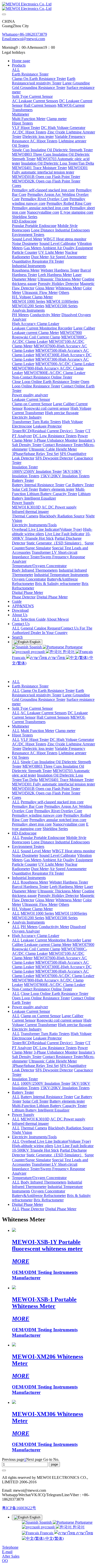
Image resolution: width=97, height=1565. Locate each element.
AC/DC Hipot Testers (29, 744)
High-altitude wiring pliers (32, 1146)
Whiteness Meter (68, 900)
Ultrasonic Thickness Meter (59, 891)
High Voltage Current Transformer (51, 1022)
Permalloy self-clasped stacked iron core (52, 802)
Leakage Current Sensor (31, 1011)
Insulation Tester (25, 1079)
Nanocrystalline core (69, 824)
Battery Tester (23, 1092)
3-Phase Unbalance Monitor (56, 1052)
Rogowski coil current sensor (59, 1020)
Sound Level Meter (36, 851)
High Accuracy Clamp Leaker (35, 936)
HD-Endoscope (24, 833)
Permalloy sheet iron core (32, 824)
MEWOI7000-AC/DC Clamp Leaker (64, 976)
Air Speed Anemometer (68, 869)
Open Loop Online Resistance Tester (41, 998)
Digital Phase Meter (27, 1204)
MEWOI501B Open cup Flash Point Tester (46, 788)
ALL (16, 70)
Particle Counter (24, 864)
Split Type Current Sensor (32, 708)
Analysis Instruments (28, 922)
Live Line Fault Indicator (74, 1146)
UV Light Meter (51, 864)
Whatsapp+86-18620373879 (24, 34)
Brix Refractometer (49, 1200)
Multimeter (20, 726)
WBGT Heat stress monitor (73, 851)
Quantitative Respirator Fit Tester (38, 873)
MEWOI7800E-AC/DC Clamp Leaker (54, 985)
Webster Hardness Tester (68, 882)
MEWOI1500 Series (61, 918)
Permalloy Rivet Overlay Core (58, 811)
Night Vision (22, 1132)
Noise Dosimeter (25, 855)
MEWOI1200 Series (28, 918)
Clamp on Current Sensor (41, 1016)
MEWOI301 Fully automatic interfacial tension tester (53, 784)
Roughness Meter (34, 882)
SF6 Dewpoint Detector (54, 1070)
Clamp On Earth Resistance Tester (48, 690)
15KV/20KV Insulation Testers (65, 1088)
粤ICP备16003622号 (19, 1508)
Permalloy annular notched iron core (57, 820)
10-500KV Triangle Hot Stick (35, 1150)
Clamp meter (65, 731)
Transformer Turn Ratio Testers (45, 1034)
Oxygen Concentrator (48, 1191)
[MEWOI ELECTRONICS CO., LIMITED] (48, 6)
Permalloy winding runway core (37, 815)
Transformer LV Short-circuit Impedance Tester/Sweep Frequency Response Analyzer (48, 1168)
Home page (21, 61)
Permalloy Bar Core (27, 806)
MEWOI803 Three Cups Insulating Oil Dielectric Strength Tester (48, 768)
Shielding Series (55, 829)
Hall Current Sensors (53, 717)
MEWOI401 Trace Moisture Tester (66, 780)
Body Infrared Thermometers (43, 1182)
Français (46, 1533)
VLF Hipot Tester (35, 739)
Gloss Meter (44, 900)
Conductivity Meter (54, 927)
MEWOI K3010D (35, 1119)
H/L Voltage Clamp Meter (32, 909)
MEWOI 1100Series (71, 913)
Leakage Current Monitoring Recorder (51, 940)
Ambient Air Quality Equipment (67, 860)
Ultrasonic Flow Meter (40, 904)
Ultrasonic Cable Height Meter (53, 1061)
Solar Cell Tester (35, 1101)
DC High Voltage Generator (72, 739)
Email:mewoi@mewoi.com (23, 39)
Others (64, 904)
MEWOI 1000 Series (37, 913)
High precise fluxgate (75, 1025)
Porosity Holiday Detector (58, 895)
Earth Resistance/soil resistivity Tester (48, 692)
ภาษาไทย (56, 658)
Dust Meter (40, 869)
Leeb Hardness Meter (66, 886)
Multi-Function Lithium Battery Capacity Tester (49, 1106)
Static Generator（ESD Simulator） (55, 1155)
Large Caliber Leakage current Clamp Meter (51, 942)
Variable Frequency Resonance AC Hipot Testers (48, 750)
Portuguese (73, 647)
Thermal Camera (34, 1128)
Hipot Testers (22, 735)
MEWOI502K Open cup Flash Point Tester (46, 793)
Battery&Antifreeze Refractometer (39, 1195)
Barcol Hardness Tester (30, 886)
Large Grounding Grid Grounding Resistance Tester (51, 697)
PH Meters (29, 927)
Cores (16, 797)
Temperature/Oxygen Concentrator (39, 1178)
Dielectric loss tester (38, 748)
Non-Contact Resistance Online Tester (42, 989)
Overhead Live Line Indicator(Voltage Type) (56, 1141)
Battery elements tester (67, 1101)
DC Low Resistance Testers (55, 1048)
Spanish (35, 647)
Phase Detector (32, 1209)
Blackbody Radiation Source (70, 1128)
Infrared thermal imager (30, 1123)
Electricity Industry (27, 1029)
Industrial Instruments (29, 878)
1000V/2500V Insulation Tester (45, 1083)
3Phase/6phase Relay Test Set (35, 1065)
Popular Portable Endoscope (43, 837)
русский (38, 652)
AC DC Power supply (67, 1119)
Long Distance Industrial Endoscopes (60, 842)
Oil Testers (20, 757)
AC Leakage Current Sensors (43, 713)
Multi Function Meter (37, 731)
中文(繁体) (54, 1538)
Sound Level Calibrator (57, 855)
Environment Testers (28, 846)
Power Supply (23, 1114)
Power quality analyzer (30, 1007)
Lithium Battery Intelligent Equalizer (40, 1110)
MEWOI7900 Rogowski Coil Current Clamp (53, 946)
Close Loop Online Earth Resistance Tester (54, 993)
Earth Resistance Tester (30, 686)
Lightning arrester (72, 753)
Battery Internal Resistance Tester (47, 1097)
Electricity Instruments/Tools (34, 1137)
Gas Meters (33, 860)
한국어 (69, 652)
